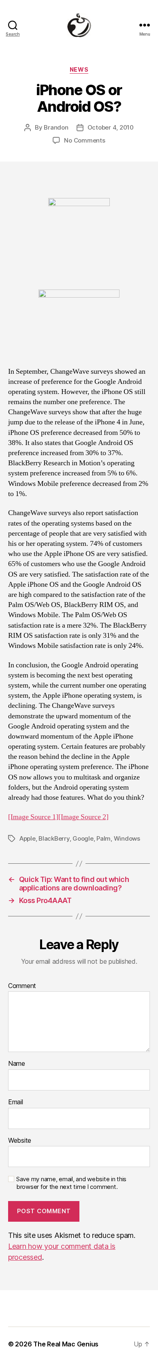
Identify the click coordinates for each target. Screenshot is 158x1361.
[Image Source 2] (83, 817)
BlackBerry (53, 838)
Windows (127, 838)
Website (19, 1140)
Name (16, 1063)
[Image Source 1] (33, 817)
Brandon (56, 127)
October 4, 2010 (111, 127)
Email (15, 1102)
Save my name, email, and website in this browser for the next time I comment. (71, 1183)
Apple (27, 838)
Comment (22, 986)
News (79, 69)
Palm (103, 838)
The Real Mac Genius (65, 1344)
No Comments (84, 140)
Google (83, 838)
